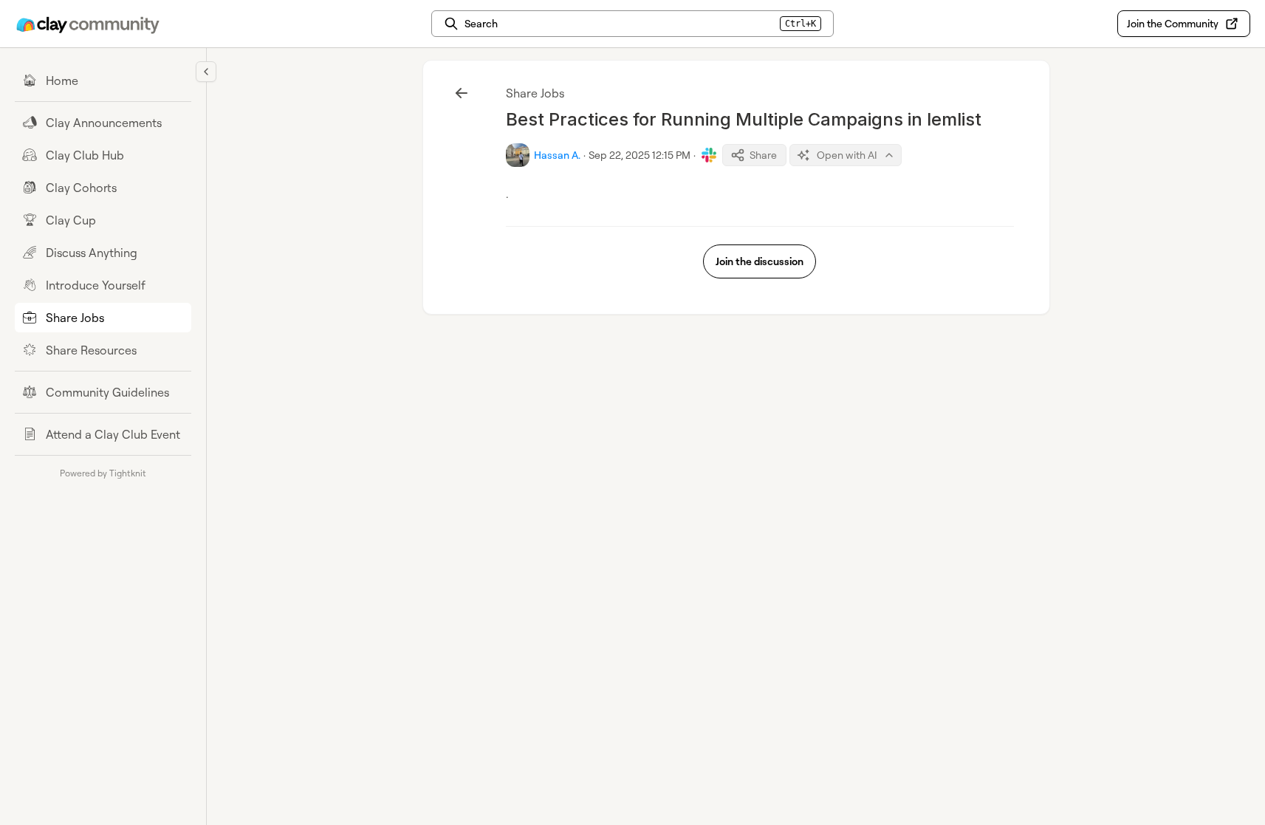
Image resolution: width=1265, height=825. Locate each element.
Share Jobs (535, 93)
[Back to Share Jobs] (461, 93)
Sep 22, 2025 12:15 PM (639, 154)
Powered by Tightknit (103, 473)
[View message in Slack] (709, 155)
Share (763, 154)
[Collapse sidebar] (206, 71)
